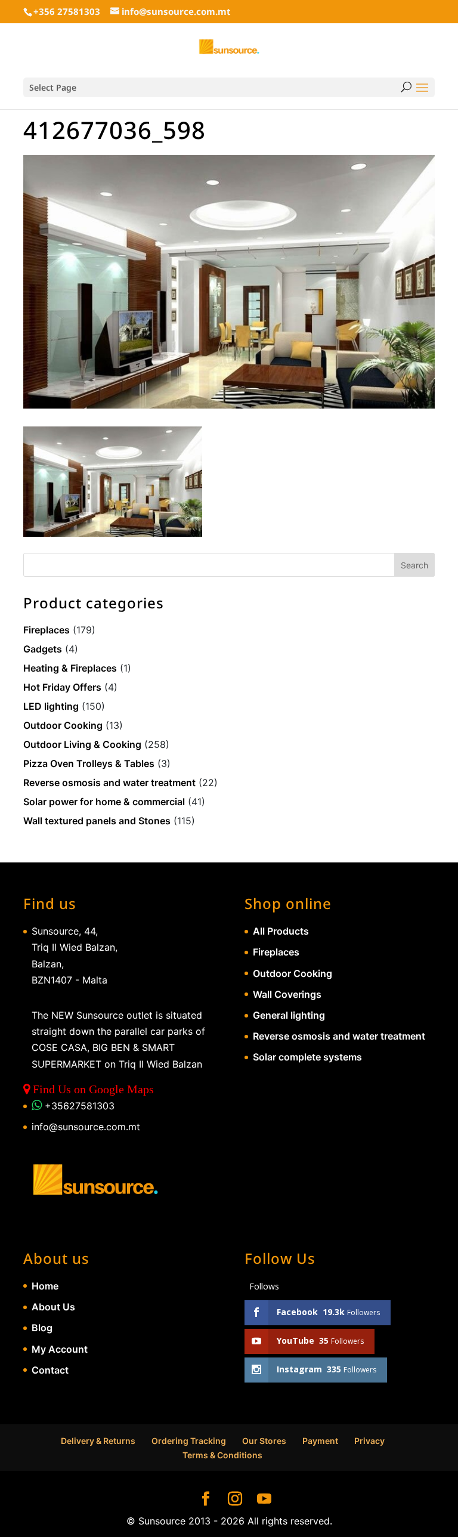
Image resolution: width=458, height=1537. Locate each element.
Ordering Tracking (188, 1441)
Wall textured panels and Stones (97, 821)
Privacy (369, 1441)
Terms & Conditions (222, 1455)
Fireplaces (46, 630)
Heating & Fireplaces (70, 668)
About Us (53, 1307)
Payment (320, 1441)
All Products (281, 931)
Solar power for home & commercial (104, 802)
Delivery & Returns (98, 1441)
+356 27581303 (66, 11)
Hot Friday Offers (62, 687)
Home (45, 1286)
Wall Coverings (287, 994)
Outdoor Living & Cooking (82, 744)
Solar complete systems (307, 1057)
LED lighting (51, 706)
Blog (42, 1328)
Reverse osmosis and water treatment (109, 782)
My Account (60, 1349)
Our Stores (264, 1441)
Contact (50, 1370)
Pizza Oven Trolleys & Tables (88, 763)
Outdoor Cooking (63, 725)
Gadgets (42, 649)
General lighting (289, 1015)
